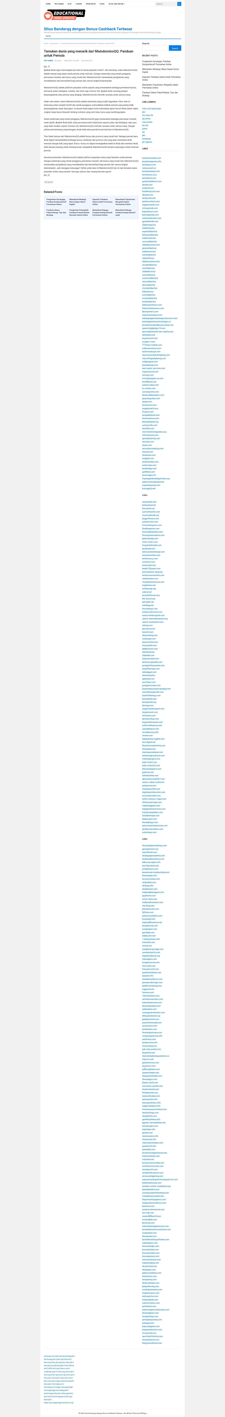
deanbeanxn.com (149, 889)
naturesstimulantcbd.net (153, 482)
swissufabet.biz (149, 241)
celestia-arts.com (150, 522)
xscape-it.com (148, 341)
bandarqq (146, 138)
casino (79, 4)
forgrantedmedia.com (152, 545)
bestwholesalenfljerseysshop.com (158, 325)
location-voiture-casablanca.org (156, 1186)
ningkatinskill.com (150, 408)
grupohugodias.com (151, 398)
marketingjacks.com (151, 805)
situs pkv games (58, 1362)
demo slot (65, 1368)
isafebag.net (148, 605)
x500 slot (51, 1368)
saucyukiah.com (149, 502)
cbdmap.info (147, 885)
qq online (146, 118)
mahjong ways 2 (50, 1372)
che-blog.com (148, 905)
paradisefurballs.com (151, 972)
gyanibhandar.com (150, 221)
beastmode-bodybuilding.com (155, 872)
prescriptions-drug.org (152, 572)
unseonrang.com (149, 1046)
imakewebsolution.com (152, 902)
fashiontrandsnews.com (153, 308)
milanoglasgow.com (151, 759)
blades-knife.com (150, 1082)
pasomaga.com (149, 475)
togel (102, 4)
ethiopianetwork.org (151, 1016)
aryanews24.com (150, 338)
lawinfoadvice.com (150, 418)
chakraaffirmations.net (152, 922)
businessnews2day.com (153, 1163)
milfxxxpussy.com (150, 435)
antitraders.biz (148, 335)
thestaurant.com (149, 1236)
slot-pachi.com (149, 966)
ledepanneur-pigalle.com (153, 739)
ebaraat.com (147, 195)
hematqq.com (49, 1387)
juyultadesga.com (150, 365)
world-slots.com (149, 899)
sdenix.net (147, 592)
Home (48, 4)
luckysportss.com (150, 1296)
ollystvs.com (148, 1059)
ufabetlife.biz (148, 258)
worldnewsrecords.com (153, 1166)
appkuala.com (148, 679)
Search (145, 43)
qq (143, 132)
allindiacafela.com (150, 775)
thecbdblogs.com (150, 822)
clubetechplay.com (150, 1263)
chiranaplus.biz (149, 749)
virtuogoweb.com (150, 208)
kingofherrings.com (151, 668)
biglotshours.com (150, 211)
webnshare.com (149, 1009)
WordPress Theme (130, 1413)
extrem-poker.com (150, 385)
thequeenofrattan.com (152, 1076)
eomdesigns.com (150, 1126)
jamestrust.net (148, 628)
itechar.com (147, 185)
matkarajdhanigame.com (153, 892)
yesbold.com (148, 188)
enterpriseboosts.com (152, 612)
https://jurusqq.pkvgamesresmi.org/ (59, 1403)
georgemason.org (150, 849)
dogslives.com (149, 1066)
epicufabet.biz (148, 285)
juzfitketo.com (148, 472)
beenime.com (148, 1206)
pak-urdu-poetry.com (151, 1049)
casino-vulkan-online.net (153, 782)
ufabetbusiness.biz (151, 245)
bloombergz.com (150, 608)
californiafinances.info (152, 725)
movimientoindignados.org (154, 432)
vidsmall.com (148, 1159)
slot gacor (48, 1365)
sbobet (70, 1381)
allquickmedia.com (150, 658)
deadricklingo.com (150, 1113)
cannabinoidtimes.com (152, 979)
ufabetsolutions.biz (151, 261)
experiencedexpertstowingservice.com (160, 1179)
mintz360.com (148, 942)
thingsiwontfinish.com (152, 1343)
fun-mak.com (148, 1213)
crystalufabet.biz (149, 288)
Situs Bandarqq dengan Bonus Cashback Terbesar (88, 29)
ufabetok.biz (148, 291)
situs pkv (69, 1362)
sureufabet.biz (148, 275)
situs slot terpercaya (151, 108)
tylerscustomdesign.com (153, 552)
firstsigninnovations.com (153, 535)
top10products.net (150, 865)
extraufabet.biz (149, 255)
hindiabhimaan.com (150, 815)
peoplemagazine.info (151, 161)
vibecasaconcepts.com (152, 1143)
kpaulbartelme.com (150, 1189)
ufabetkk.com (148, 655)
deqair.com (147, 401)
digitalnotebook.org (151, 956)
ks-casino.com (148, 388)
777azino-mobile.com (152, 345)
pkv (143, 112)
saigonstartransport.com (153, 709)
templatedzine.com (151, 415)
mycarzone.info (149, 1139)
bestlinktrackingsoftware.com (155, 1239)
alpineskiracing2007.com (153, 779)
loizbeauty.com (149, 638)
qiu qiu (145, 125)
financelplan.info (149, 875)
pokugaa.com (148, 1323)
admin (59, 61)
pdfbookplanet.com (151, 1069)
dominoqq (48, 1393)
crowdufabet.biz (149, 298)
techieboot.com (149, 178)
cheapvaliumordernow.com (154, 1203)
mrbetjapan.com (149, 672)
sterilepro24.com (150, 1169)
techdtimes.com (149, 174)
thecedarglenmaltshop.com (154, 845)
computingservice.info (152, 1036)
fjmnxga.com (148, 705)
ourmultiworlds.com (151, 512)
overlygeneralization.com (153, 1012)
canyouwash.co (149, 168)
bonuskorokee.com (151, 1253)
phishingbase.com (150, 1313)
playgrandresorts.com (152, 1329)
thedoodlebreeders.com (153, 395)
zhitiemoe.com (149, 455)
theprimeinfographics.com (154, 1199)
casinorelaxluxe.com (151, 1259)
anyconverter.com (150, 642)
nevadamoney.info (150, 732)
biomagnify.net (148, 488)
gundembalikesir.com (151, 181)
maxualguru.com (149, 959)
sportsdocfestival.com (152, 1336)
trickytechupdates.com (152, 812)
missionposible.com (151, 795)
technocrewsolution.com (153, 575)
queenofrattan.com (150, 1072)
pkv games (59, 4)
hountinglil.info (148, 919)
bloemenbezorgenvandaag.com (156, 689)
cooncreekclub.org (150, 515)
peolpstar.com (148, 548)
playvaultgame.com (151, 1326)
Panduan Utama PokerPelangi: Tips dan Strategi (56, 212)
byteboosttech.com (151, 201)
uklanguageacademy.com (153, 855)
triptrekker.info (148, 1129)
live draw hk (147, 115)
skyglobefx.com (149, 1116)
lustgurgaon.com (149, 929)
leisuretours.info (149, 1026)
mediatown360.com (151, 789)
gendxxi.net (147, 1132)
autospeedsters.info (151, 1102)
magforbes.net (148, 585)
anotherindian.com (150, 462)
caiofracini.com (149, 1039)
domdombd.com (149, 1266)
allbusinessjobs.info (151, 862)
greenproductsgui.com (152, 982)
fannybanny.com (149, 1279)
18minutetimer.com (151, 996)
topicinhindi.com (149, 852)
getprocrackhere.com (151, 1273)
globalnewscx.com (150, 1062)
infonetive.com (149, 715)
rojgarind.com (148, 989)
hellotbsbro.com (149, 1029)
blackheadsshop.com (151, 1183)
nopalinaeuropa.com (151, 485)
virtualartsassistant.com (153, 1196)
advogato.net (148, 602)
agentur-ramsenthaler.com (154, 1122)
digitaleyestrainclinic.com (153, 792)
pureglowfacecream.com (153, 665)
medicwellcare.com (151, 1156)
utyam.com (147, 445)
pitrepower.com (149, 785)
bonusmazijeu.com (150, 1246)
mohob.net (147, 946)
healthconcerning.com (152, 986)
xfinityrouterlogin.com (152, 802)
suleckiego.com (149, 832)
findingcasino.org (150, 1092)
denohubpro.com (149, 1079)
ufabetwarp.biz (149, 225)
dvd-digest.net (148, 742)
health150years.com (151, 568)
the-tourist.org (148, 598)
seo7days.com (149, 682)
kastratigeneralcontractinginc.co (156, 321)
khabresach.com (149, 819)
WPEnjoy (143, 1413)
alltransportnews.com (152, 305)
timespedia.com (149, 645)
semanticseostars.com (152, 999)
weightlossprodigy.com (152, 949)
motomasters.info (150, 1136)
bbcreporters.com (150, 311)
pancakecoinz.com (150, 909)
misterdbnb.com (149, 1219)
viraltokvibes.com (150, 578)
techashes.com (149, 164)
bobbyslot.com (149, 935)
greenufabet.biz (149, 248)
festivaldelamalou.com (152, 532)
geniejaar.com (148, 932)
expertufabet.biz (149, 231)
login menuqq (62, 1387)
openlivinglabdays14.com (153, 328)
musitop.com (148, 442)
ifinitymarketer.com (150, 1283)
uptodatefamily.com (151, 438)
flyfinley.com (148, 912)
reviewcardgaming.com (152, 1176)
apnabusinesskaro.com (152, 829)
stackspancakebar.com (152, 752)
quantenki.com (148, 1149)
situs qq (60, 1359)
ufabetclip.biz (148, 228)
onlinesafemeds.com (151, 218)
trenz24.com (148, 632)
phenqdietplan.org (150, 422)
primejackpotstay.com (152, 1319)
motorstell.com (149, 565)
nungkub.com (148, 458)
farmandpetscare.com (152, 1032)
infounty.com (148, 375)
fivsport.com (148, 412)
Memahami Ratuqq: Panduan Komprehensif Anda (125, 212)
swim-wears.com (150, 542)
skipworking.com (150, 635)
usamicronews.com (151, 1303)
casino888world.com (151, 1216)
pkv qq (58, 1356)
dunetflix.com (148, 428)
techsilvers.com (149, 405)
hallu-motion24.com (151, 765)
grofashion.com (149, 1306)
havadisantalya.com (151, 171)
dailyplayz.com (149, 1269)
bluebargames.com (151, 528)
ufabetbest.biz (148, 271)
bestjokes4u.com (150, 925)
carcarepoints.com (150, 392)
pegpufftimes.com (150, 518)
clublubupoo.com (150, 1243)
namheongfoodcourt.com (153, 755)
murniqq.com (57, 1384)
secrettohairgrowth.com (153, 692)
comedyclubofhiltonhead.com (155, 1193)
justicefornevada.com (152, 1022)
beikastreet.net (149, 505)
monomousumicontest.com (154, 1109)
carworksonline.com (151, 555)
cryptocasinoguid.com (152, 315)
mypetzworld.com (150, 371)
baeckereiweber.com (151, 158)
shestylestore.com (150, 1339)
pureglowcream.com (151, 685)
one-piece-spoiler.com (152, 1086)
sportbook (91, 4)
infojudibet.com (149, 882)
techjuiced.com (149, 198)
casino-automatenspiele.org (155, 618)
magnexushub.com (150, 204)
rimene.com (147, 735)
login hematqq (58, 1390)
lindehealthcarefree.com (153, 859)
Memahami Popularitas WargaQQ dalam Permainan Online (125, 201)
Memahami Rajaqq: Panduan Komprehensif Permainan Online (102, 212)
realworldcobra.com (151, 1096)
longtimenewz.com (150, 1293)
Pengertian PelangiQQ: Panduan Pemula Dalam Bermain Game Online (79, 212)
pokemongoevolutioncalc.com (155, 1309)
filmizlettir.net (148, 508)
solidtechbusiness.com (152, 1173)
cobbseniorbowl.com (151, 348)
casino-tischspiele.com (152, 622)
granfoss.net (148, 772)
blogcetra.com (148, 1052)
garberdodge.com (150, 538)
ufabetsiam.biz (149, 238)
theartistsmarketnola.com (153, 745)
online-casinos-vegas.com (154, 799)
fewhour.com (148, 992)
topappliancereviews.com (153, 809)
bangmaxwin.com (150, 712)
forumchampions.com (152, 525)
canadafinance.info (150, 729)
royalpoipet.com (149, 1233)
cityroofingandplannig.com (154, 358)
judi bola (56, 1365)
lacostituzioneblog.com (152, 448)
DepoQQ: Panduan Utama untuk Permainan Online (102, 201)
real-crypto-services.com (153, 368)
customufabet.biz (150, 278)
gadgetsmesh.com (150, 1019)
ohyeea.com (147, 452)
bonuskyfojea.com (150, 1249)
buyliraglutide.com (150, 215)
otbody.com (147, 625)
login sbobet (61, 1381)
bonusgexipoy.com (150, 1256)
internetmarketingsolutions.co (155, 1056)
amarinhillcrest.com (151, 595)
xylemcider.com (149, 465)
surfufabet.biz (148, 268)
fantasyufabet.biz (150, 235)
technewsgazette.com (152, 662)
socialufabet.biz (149, 265)
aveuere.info (147, 976)
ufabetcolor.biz (149, 251)
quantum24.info (149, 1146)
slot (70, 4)
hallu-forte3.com (149, 762)
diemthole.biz (148, 652)
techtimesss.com (150, 558)
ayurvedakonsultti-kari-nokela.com (157, 331)
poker (144, 128)
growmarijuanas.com (151, 1006)
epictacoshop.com (150, 719)
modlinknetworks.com (152, 1289)
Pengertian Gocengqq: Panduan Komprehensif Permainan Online (56, 201)
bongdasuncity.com (151, 962)
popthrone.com (149, 895)
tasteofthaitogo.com (151, 695)
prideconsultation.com (152, 916)
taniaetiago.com (149, 468)
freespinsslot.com (150, 969)
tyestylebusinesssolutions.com (156, 1229)
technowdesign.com (151, 351)
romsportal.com (149, 1333)
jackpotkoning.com (150, 1286)
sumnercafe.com (149, 425)
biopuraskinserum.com (152, 722)
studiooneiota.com (150, 1089)
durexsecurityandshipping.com (156, 355)
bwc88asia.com (149, 382)
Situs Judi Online (116, 4)
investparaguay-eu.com (152, 378)
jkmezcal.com (148, 1223)
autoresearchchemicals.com (155, 825)
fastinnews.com (149, 1276)
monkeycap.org (149, 588)
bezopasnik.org (149, 702)
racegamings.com (150, 1316)
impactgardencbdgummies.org (156, 478)
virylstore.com (148, 562)
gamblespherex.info (151, 1119)
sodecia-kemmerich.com (153, 1209)
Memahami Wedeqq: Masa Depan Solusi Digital (77, 201)
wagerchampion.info (151, 1106)
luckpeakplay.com (150, 1299)
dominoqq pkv (68, 1356)
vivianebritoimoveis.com (153, 582)
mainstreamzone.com (152, 1002)
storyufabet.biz (149, 281)
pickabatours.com (150, 869)
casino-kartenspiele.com (153, 615)
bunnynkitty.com (149, 699)
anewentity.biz (148, 675)
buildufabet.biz (149, 301)
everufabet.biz (148, 295)
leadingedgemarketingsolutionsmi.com (159, 318)
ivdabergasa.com (150, 361)
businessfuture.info (151, 879)
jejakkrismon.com (150, 649)
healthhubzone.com (151, 191)
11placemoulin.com (151, 939)
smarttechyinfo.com (151, 952)
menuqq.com (49, 1356)
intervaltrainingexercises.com (155, 1226)
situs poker (147, 122)
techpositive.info (149, 1042)
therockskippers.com (151, 769)
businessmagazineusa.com (154, 1153)
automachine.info (150, 1099)
